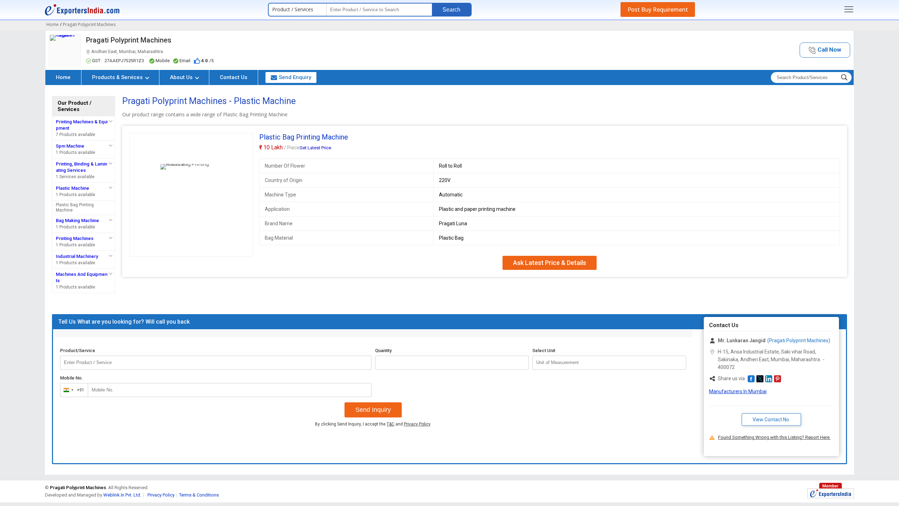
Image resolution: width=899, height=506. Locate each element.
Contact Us (233, 77)
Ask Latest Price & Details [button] (549, 262)
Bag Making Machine (77, 220)
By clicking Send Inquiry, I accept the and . (373, 424)
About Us (182, 77)
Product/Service (77, 350)
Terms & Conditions (199, 495)
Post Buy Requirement (658, 9)
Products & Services (118, 77)
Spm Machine (70, 146)
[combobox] (72, 390)
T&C (390, 424)
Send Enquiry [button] (295, 77)
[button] (825, 50)
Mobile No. (71, 378)
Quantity (383, 350)
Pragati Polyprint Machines (128, 40)
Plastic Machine (72, 188)
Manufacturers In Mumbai (738, 391)
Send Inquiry (373, 409)
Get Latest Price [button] (315, 147)
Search (451, 10)
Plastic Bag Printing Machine (75, 207)
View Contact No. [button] (771, 419)
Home (63, 77)
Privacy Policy (417, 424)
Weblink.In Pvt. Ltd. (122, 495)
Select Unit (543, 350)
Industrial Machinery (77, 256)
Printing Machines (74, 238)
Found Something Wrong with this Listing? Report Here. (774, 437)
